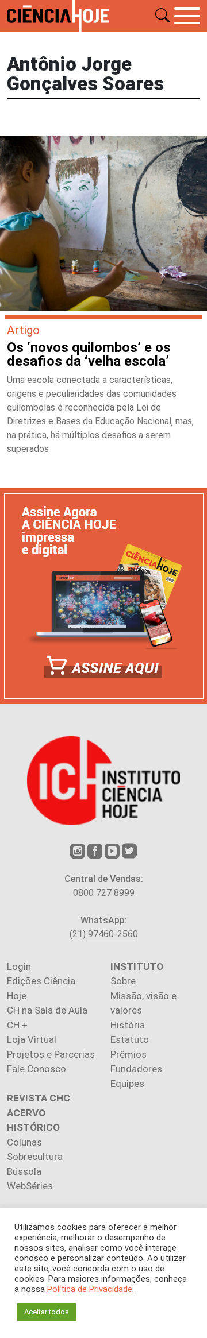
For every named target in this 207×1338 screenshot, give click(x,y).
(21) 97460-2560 (104, 934)
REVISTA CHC (38, 1098)
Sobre (123, 981)
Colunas (24, 1142)
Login (19, 966)
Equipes (127, 1083)
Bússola (24, 1171)
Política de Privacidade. (90, 1289)
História (127, 1025)
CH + (17, 1025)
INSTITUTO (136, 966)
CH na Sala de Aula (47, 1010)
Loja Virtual (31, 1039)
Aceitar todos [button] (46, 1312)
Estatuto (129, 1039)
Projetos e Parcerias (51, 1054)
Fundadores (136, 1068)
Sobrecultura (35, 1156)
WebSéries (30, 1186)
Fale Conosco (36, 1068)
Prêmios (128, 1054)
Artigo (23, 330)
